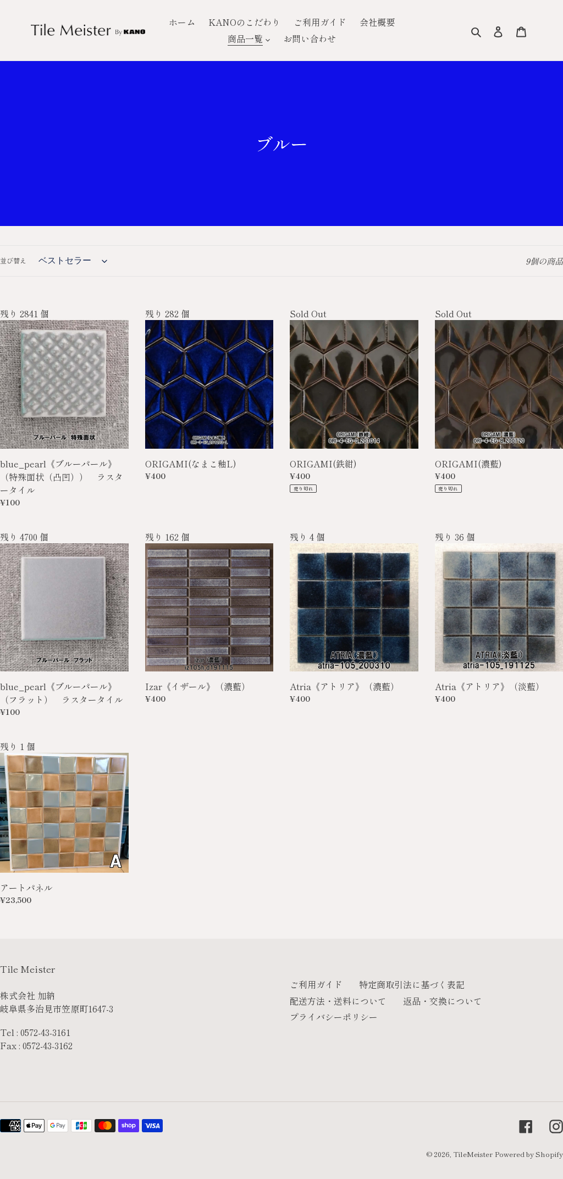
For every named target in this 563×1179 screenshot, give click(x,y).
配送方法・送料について (338, 1000)
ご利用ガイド (316, 984)
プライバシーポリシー (334, 1016)
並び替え (13, 260)
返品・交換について (442, 1000)
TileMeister (473, 1154)
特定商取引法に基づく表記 (412, 984)
